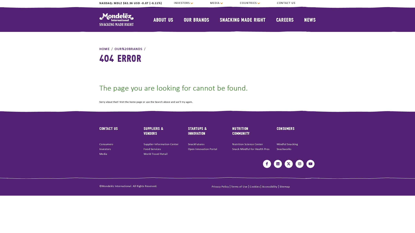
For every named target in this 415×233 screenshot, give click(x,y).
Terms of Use (239, 186)
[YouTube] (310, 164)
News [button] (310, 19)
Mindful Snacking (287, 144)
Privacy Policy (220, 186)
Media (103, 154)
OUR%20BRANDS (128, 49)
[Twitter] (289, 164)
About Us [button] (163, 19)
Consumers (106, 144)
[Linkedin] (278, 164)
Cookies (255, 186)
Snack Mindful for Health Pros (250, 149)
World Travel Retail (155, 154)
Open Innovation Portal (202, 149)
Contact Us (286, 3)
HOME (104, 49)
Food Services (152, 149)
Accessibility (269, 186)
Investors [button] (182, 3)
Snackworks (284, 149)
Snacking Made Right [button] (243, 19)
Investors (105, 149)
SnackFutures (196, 144)
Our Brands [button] (196, 19)
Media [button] (215, 3)
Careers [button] (285, 19)
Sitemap (285, 186)
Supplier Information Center (161, 144)
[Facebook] (267, 164)
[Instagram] (300, 164)
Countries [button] (248, 3)
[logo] (116, 19)
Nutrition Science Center (247, 144)
